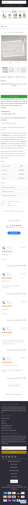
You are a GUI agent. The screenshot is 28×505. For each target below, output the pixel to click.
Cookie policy (14, 476)
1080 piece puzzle (11, 205)
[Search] (3, 2)
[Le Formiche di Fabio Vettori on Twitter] (3, 457)
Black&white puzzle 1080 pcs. (14, 201)
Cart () (13, 5)
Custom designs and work (7, 425)
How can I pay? (14, 464)
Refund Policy (14, 467)
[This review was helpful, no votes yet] (21, 266)
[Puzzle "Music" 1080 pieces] (14, 48)
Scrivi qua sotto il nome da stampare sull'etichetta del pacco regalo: (13, 119)
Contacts (3, 420)
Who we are (4, 423)
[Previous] (10, 62)
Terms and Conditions (14, 470)
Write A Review (14, 233)
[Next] (17, 62)
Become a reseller (5, 418)
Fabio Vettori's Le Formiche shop (8, 430)
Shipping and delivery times (14, 461)
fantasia (9, 203)
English (13, 481)
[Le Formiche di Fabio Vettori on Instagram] (15, 457)
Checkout (20, 5)
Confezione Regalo (5, 111)
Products (10, 32)
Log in (7, 5)
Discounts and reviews (6, 427)
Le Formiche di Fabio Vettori (16, 485)
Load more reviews (14, 385)
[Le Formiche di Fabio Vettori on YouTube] (9, 457)
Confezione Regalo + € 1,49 (8, 113)
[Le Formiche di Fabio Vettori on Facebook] (6, 457)
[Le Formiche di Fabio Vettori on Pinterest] (12, 457)
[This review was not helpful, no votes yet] (24, 266)
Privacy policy (14, 473)
